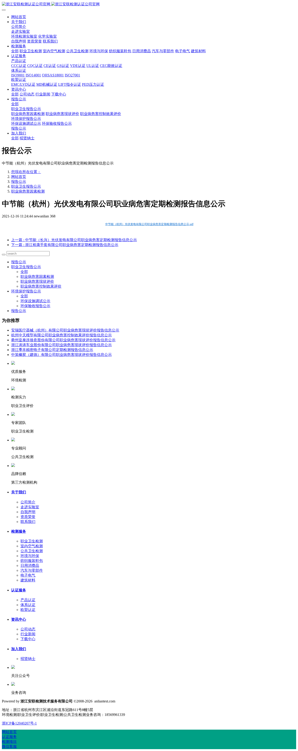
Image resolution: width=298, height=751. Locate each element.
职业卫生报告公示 (26, 186)
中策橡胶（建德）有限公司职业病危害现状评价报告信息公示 (61, 355)
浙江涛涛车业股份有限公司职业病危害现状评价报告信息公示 (61, 345)
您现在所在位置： (26, 172)
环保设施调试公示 (35, 301)
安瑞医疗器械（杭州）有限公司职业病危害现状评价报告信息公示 (65, 330)
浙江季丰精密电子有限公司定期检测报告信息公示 (52, 350)
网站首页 (18, 17)
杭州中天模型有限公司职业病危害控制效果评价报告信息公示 (61, 335)
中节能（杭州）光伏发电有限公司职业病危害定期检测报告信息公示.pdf (149, 224)
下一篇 (64, 245)
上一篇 (74, 240)
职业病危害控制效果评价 (40, 286)
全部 (15, 51)
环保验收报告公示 (35, 306)
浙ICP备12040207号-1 (19, 723)
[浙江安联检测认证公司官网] (149, 4)
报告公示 (18, 182)
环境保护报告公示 (26, 291)
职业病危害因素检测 (28, 191)
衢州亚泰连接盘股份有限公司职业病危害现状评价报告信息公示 (63, 340)
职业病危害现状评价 (37, 281)
